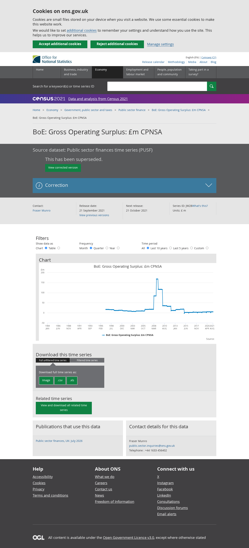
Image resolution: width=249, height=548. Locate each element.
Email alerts (166, 514)
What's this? (200, 206)
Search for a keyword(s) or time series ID (63, 86)
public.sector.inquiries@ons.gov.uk (152, 445)
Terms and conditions (50, 495)
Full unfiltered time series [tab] (53, 360)
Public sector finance (132, 110)
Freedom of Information (114, 501)
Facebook (165, 489)
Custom (199, 248)
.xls (72, 380)
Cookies (39, 483)
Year (113, 248)
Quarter (99, 248)
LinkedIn (164, 495)
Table (52, 248)
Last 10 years (159, 248)
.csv (60, 380)
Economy (52, 110)
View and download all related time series (64, 407)
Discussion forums (172, 507)
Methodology (176, 62)
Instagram (165, 483)
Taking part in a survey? (199, 72)
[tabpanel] (70, 377)
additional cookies (82, 30)
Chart (40, 248)
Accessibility (43, 476)
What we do (104, 476)
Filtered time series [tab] (87, 360)
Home (40, 69)
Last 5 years (181, 248)
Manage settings (160, 44)
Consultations (168, 501)
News (99, 495)
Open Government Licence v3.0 (128, 537)
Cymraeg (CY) (208, 57)
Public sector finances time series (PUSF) (110, 150)
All (144, 248)
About (203, 62)
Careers (101, 483)
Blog (213, 62)
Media (192, 62)
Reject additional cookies (117, 44)
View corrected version (63, 167)
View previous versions (94, 215)
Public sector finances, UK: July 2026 (59, 441)
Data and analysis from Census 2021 (98, 98)
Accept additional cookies (60, 44)
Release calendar (153, 62)
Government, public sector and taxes (88, 110)
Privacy (38, 489)
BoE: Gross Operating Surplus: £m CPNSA (179, 110)
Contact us (103, 489)
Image (46, 380)
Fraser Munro (41, 210)
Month (84, 248)
